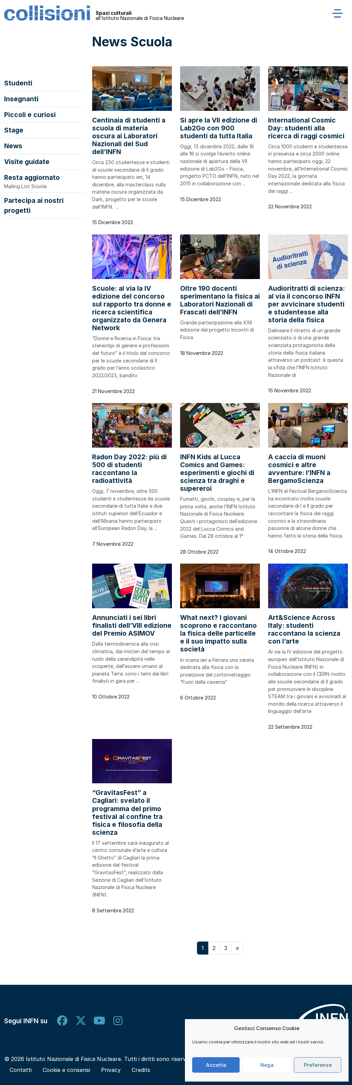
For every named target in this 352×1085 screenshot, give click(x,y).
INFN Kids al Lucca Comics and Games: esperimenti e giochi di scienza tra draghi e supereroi (217, 473)
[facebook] (62, 1021)
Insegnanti (21, 99)
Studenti (18, 83)
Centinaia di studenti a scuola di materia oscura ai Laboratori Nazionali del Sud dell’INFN (128, 136)
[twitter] (80, 1021)
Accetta (216, 1065)
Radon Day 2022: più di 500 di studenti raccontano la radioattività (129, 469)
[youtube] (99, 1021)
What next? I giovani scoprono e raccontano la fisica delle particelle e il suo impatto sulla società (218, 633)
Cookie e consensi (66, 1069)
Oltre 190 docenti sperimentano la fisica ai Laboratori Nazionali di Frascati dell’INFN (220, 300)
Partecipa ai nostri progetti (34, 205)
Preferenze (318, 1065)
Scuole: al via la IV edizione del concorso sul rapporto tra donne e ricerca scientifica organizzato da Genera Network (131, 308)
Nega (267, 1065)
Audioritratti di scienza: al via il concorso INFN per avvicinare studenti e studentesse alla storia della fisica (306, 304)
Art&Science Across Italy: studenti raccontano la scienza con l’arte (304, 629)
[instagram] (117, 1021)
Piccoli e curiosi (30, 115)
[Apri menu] (337, 13)
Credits (141, 1069)
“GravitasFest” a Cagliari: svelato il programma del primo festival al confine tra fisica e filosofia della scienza (127, 812)
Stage (13, 130)
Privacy (111, 1069)
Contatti (21, 1069)
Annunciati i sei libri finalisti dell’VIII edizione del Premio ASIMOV (132, 625)
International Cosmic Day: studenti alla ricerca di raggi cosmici (306, 128)
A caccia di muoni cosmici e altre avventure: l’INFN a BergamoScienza (299, 469)
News (13, 146)
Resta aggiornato (32, 181)
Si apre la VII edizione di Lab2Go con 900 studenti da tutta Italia (218, 128)
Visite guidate (27, 162)
